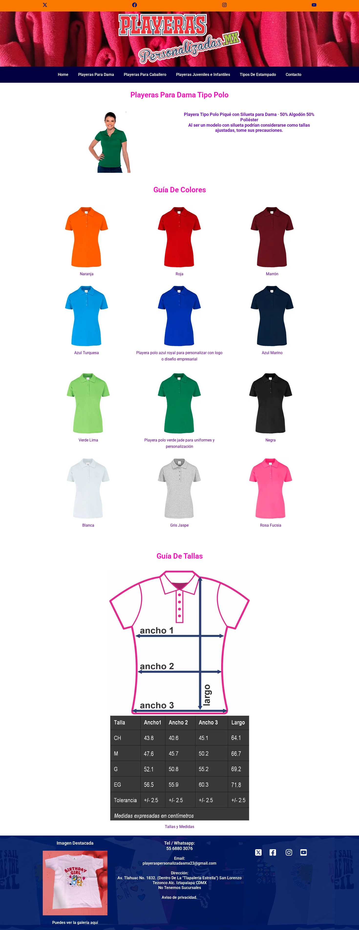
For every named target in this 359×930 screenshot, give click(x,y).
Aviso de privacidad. (179, 897)
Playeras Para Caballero (145, 74)
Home (63, 74)
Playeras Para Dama (96, 74)
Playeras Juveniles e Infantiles (203, 74)
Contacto (293, 74)
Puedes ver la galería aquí (75, 922)
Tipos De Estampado (258, 74)
